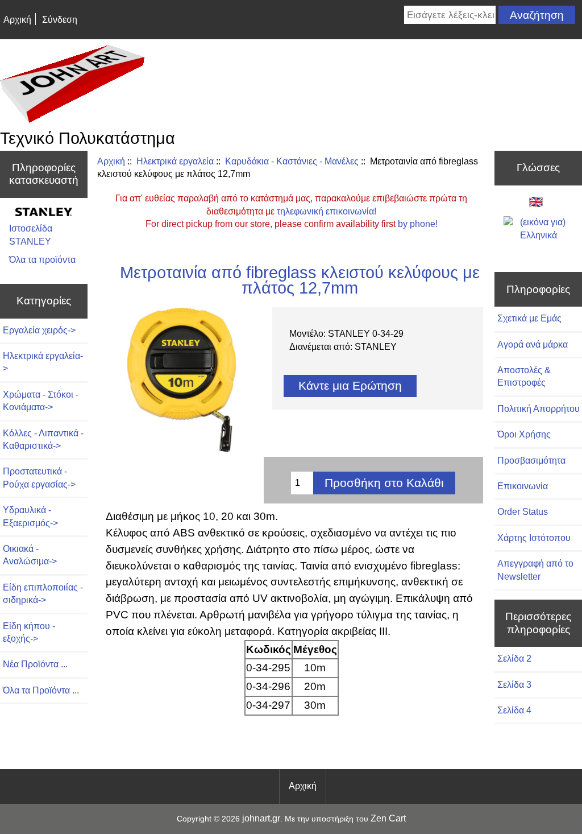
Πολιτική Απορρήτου (538, 409)
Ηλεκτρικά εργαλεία (175, 161)
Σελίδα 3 (514, 685)
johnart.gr (261, 818)
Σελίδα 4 (514, 710)
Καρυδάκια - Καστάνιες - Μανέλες (292, 161)
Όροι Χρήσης (524, 434)
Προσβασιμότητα (531, 460)
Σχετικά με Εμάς (529, 318)
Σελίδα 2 (514, 658)
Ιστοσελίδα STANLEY (30, 235)
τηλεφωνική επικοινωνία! (326, 211)
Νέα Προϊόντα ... (35, 664)
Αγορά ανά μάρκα (532, 344)
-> (43, 362)
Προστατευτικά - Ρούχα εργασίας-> (39, 477)
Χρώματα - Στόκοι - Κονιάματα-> (40, 401)
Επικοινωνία (522, 486)
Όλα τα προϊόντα (42, 260)
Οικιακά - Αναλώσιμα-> (30, 555)
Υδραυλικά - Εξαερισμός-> (30, 516)
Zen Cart (388, 818)
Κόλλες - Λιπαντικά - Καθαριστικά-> (43, 439)
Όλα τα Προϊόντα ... (41, 690)
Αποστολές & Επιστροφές (524, 376)
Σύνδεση (59, 19)
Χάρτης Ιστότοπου (534, 538)
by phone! (418, 224)
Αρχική (17, 19)
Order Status (522, 512)
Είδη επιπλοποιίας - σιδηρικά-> (43, 594)
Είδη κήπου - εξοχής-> (29, 632)
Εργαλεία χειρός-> (39, 330)
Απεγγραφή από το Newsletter (535, 570)
